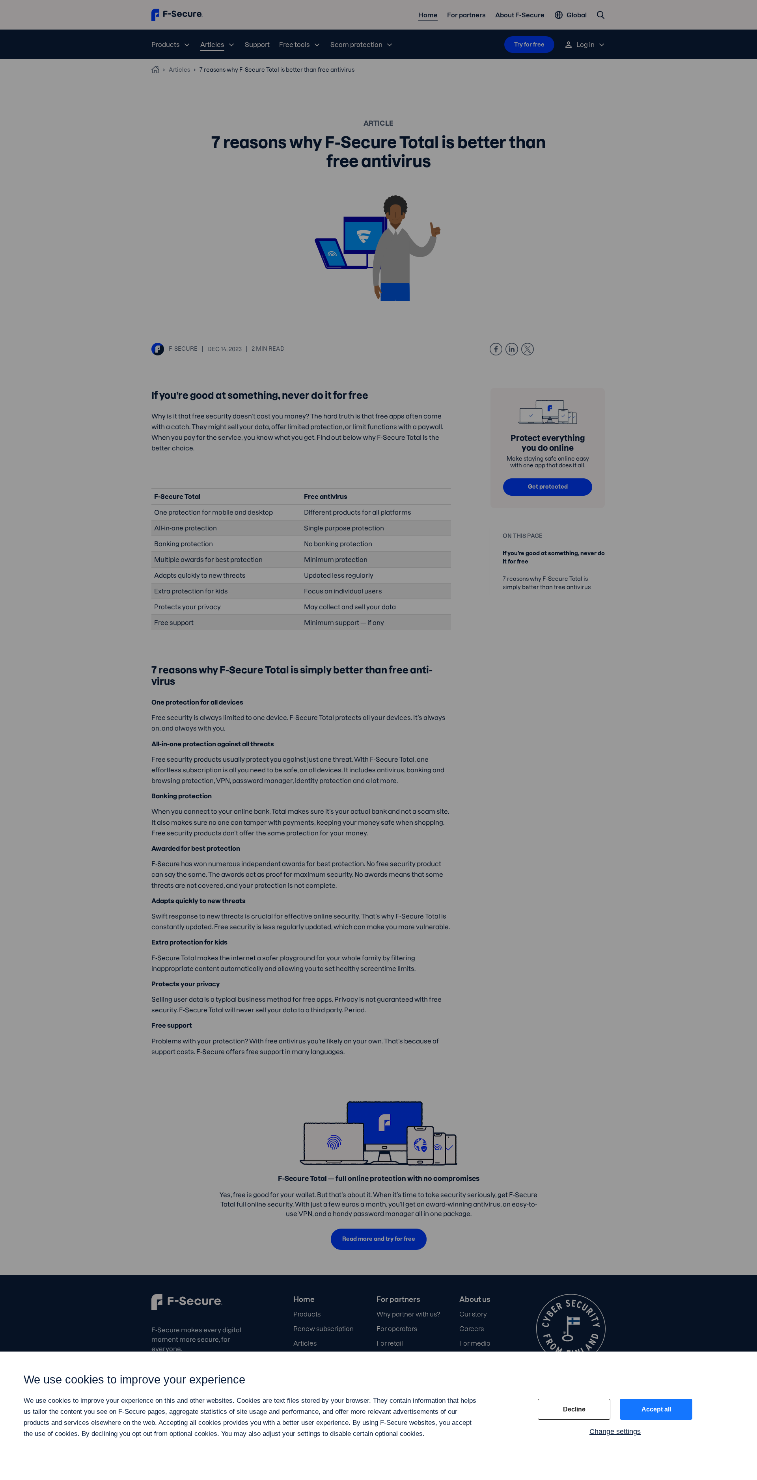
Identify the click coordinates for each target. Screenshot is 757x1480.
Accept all (656, 1409)
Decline (574, 1409)
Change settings (615, 1431)
